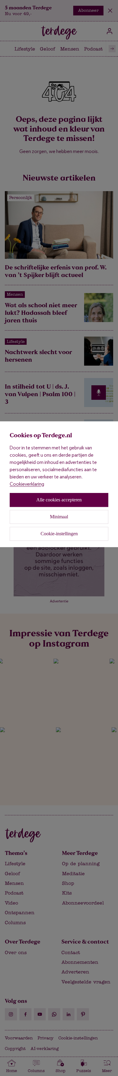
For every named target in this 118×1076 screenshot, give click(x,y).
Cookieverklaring (27, 484)
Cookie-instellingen (59, 533)
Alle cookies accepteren (59, 499)
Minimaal (59, 516)
